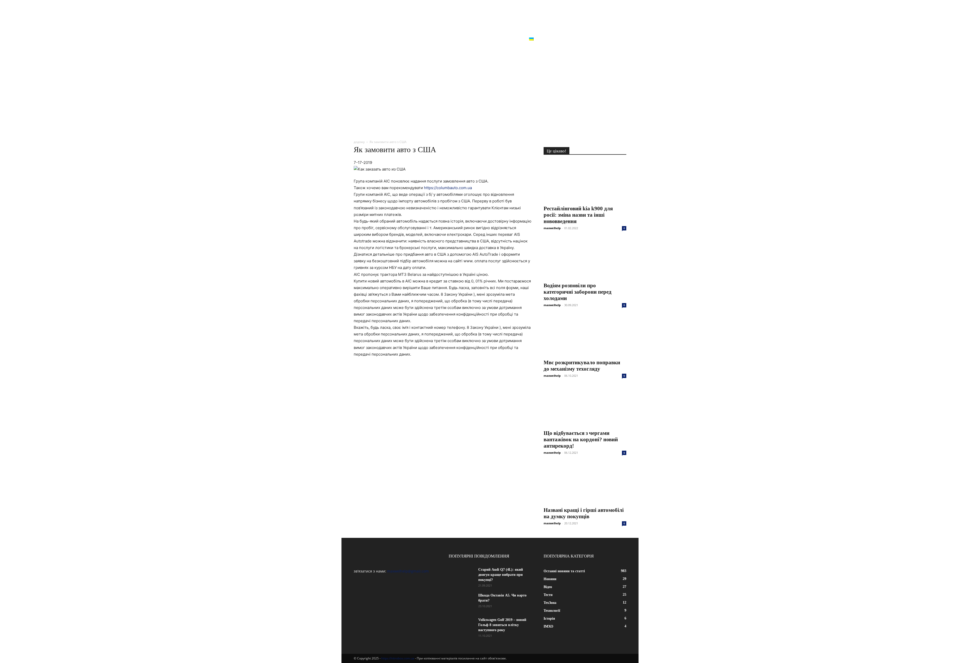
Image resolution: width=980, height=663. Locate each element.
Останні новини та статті (397, 51)
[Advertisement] (490, 96)
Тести (419, 39)
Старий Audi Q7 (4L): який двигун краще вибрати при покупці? (500, 575)
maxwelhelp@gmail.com (408, 571)
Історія (497, 39)
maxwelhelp (552, 228)
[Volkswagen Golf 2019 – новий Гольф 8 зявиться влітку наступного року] (461, 626)
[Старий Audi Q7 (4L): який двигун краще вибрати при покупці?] (461, 576)
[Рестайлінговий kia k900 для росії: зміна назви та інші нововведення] (585, 181)
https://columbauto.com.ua (448, 187)
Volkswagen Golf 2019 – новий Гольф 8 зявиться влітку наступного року (502, 625)
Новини (378, 39)
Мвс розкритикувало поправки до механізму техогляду (582, 365)
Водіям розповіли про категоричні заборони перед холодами (577, 291)
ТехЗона (442, 39)
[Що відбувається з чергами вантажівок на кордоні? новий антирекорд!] (585, 406)
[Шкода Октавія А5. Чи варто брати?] (461, 602)
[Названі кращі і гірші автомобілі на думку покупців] (585, 483)
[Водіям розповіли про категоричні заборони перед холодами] (585, 258)
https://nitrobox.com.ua (397, 658)
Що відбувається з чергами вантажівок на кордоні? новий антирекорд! (581, 439)
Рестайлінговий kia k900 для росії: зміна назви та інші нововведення (578, 214)
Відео (400, 39)
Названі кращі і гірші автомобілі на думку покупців (584, 513)
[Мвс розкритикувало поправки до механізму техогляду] (585, 335)
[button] (620, 39)
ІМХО (517, 39)
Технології (470, 39)
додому (359, 142)
